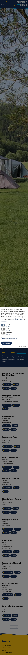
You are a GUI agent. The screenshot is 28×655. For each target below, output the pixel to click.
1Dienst (8, 326)
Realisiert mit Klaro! (22, 346)
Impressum (3, 321)
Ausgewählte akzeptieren (8, 338)
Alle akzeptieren (6, 343)
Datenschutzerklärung (19, 319)
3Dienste (8, 334)
